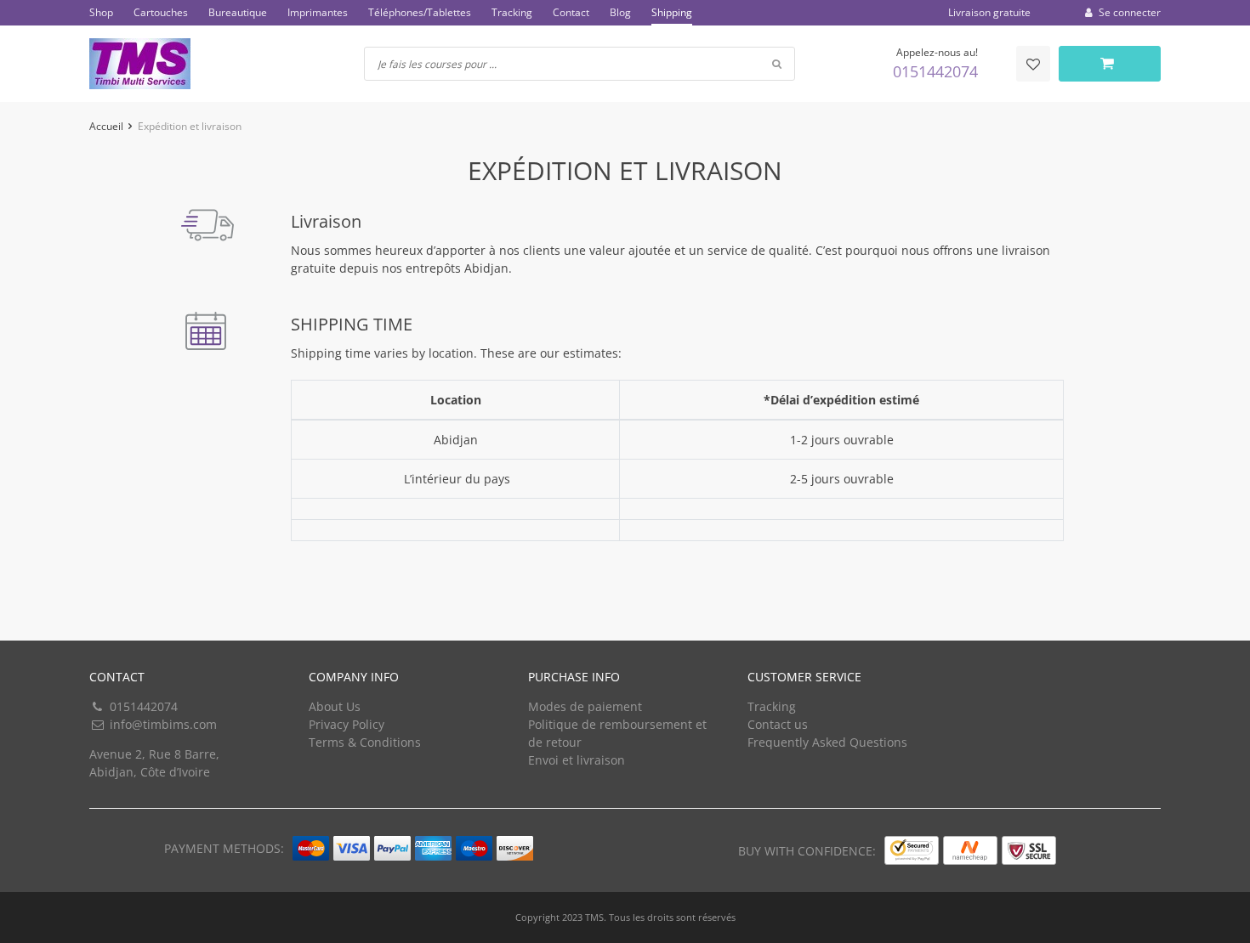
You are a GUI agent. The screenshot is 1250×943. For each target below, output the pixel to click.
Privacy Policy (346, 724)
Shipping (671, 12)
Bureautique (237, 12)
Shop (101, 12)
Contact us (777, 724)
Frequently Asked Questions (827, 742)
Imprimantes (317, 12)
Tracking (511, 12)
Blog (620, 12)
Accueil (106, 126)
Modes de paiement (585, 706)
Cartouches (161, 12)
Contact (571, 12)
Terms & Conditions (365, 742)
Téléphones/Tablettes (419, 12)
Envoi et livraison (576, 760)
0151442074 (935, 71)
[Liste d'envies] (1033, 64)
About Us (335, 706)
